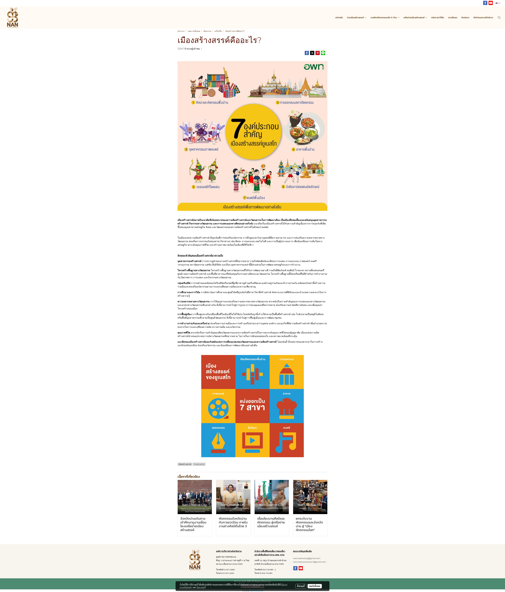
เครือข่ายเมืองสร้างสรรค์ (414, 17)
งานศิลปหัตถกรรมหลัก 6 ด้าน (384, 17)
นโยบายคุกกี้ (201, 587)
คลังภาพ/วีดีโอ (437, 17)
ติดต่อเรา (465, 17)
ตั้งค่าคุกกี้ (301, 586)
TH (498, 3)
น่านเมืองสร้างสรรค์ (356, 17)
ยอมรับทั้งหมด (314, 586)
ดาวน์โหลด (452, 17)
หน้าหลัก (339, 17)
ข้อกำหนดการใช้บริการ (483, 17)
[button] (499, 17)
